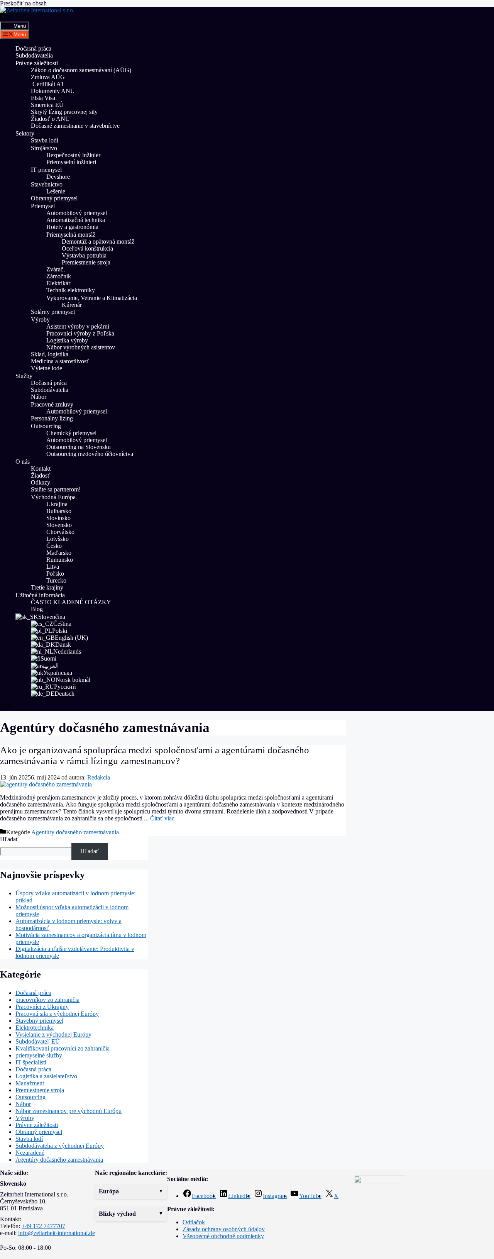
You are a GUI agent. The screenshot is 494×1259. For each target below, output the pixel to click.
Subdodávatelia (34, 55)
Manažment (29, 1083)
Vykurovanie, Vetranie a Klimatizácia (91, 298)
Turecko (56, 580)
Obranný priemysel (54, 198)
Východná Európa (53, 497)
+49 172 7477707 (43, 1226)
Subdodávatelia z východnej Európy (59, 1145)
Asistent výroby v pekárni (77, 326)
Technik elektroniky (70, 290)
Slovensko (59, 525)
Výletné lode (46, 368)
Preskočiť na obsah (23, 3)
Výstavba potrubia (84, 255)
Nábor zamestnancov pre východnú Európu (68, 1111)
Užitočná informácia (40, 595)
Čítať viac (162, 818)
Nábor (38, 396)
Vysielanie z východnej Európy (53, 1034)
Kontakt (41, 468)
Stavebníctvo (47, 184)
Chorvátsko (60, 532)
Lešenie (55, 191)
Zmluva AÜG (48, 77)
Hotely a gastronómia (72, 227)
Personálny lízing (52, 418)
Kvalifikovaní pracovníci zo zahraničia (62, 1048)
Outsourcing (46, 426)
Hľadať (9, 839)
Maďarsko (58, 552)
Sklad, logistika (49, 354)
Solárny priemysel (53, 311)
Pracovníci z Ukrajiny (42, 1006)
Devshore (58, 176)
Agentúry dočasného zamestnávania (75, 832)
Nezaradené (29, 1152)
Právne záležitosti (36, 63)
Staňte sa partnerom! (56, 489)
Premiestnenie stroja (87, 262)
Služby (23, 376)
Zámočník (58, 276)
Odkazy (40, 482)
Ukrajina (57, 504)
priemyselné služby (38, 1055)
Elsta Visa (43, 98)
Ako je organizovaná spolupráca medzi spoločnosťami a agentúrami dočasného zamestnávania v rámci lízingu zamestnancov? (154, 755)
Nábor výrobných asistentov (80, 347)
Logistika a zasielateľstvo (46, 1076)
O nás (22, 461)
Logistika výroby (67, 340)
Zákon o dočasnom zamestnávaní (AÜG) (81, 70)
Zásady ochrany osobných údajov (224, 1229)
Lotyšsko (57, 538)
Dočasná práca (33, 48)
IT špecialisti (30, 1062)
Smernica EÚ (47, 105)
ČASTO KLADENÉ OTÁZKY (71, 602)
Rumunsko (59, 559)
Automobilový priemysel (76, 213)
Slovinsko (58, 518)
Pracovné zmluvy (52, 404)
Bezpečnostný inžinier (73, 155)
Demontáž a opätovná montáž (98, 241)
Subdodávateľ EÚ (37, 1041)
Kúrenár (72, 305)
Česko (54, 545)
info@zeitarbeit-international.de (56, 1233)
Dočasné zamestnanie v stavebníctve (75, 125)
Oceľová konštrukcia (87, 248)
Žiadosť (40, 475)
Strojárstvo (44, 148)
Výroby (40, 319)
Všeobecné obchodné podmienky (223, 1236)
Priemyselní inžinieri (71, 162)
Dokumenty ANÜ (53, 91)
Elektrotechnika (34, 1027)
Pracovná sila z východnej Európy (57, 1013)
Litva (52, 566)
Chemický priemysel (71, 433)
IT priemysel (46, 169)
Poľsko (55, 573)
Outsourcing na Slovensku (78, 447)
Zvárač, (55, 269)
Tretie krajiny (47, 587)
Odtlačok (194, 1222)
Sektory (24, 133)
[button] (131, 1191)
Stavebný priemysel (39, 1020)
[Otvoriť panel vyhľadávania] (6, 18)
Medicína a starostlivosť (60, 361)
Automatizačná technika (75, 220)
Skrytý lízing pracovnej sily (64, 111)
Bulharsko (58, 511)
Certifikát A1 (47, 84)
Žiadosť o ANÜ (50, 118)
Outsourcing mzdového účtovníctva (89, 454)
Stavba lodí (44, 140)
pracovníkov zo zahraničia (47, 999)
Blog (37, 609)
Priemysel (43, 206)
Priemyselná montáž (70, 234)
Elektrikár (58, 283)
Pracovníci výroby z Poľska (80, 333)
